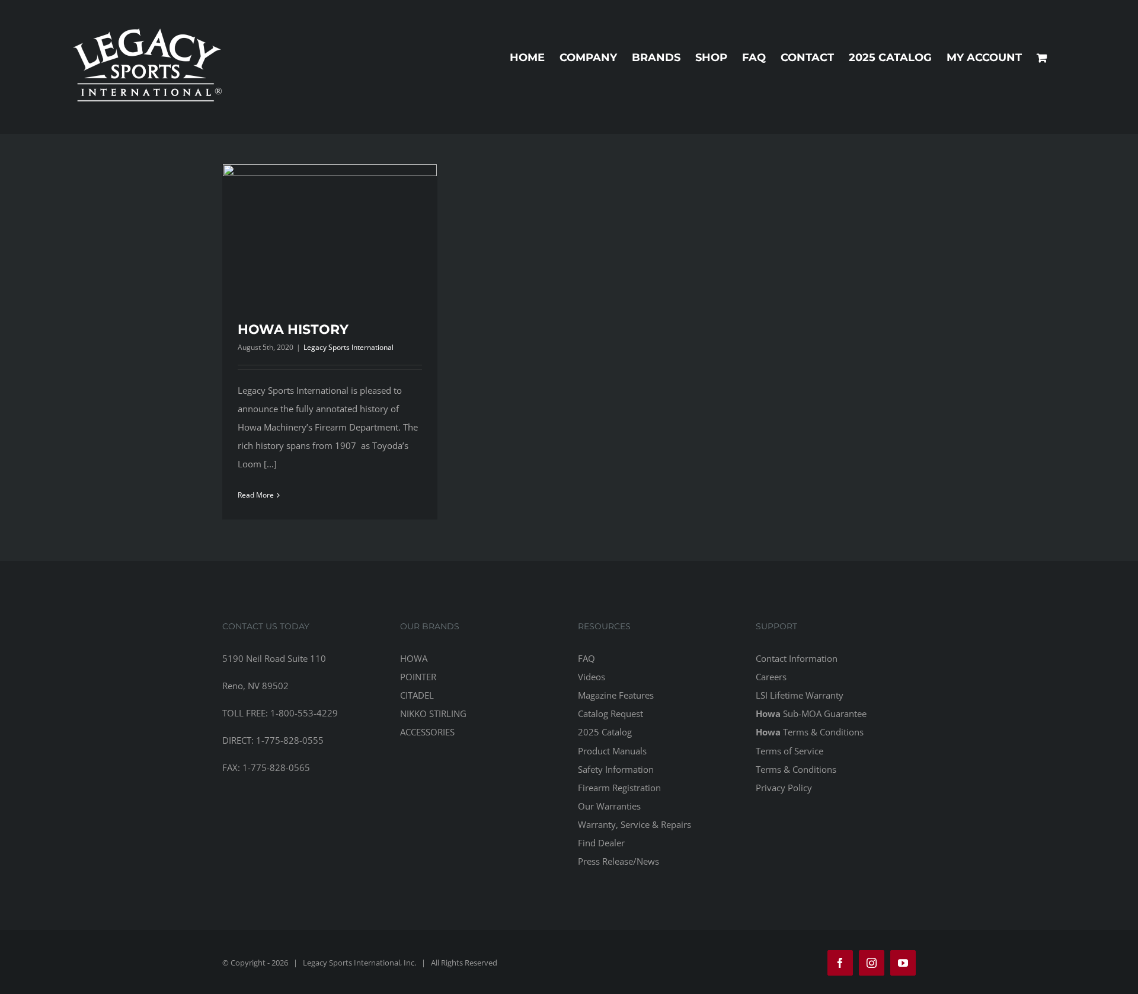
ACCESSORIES (427, 732)
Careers (771, 677)
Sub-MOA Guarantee (811, 713)
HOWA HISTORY (293, 329)
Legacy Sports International (348, 347)
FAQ (586, 658)
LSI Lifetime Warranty (799, 695)
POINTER (418, 677)
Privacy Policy (784, 788)
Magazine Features (616, 695)
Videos (591, 677)
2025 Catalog (605, 732)
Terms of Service (789, 751)
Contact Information (796, 658)
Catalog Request (610, 713)
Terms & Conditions (810, 732)
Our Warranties (609, 806)
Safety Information (616, 769)
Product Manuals (612, 751)
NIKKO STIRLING (433, 713)
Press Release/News (618, 861)
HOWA (413, 658)
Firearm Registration (619, 788)
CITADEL (417, 695)
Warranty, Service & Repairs (634, 824)
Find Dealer (601, 843)
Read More (256, 495)
